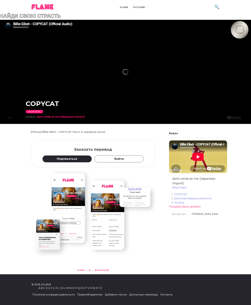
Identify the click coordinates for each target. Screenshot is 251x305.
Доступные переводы (143, 294)
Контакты (166, 294)
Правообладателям (90, 294)
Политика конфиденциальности (53, 294)
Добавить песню (116, 294)
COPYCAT (180, 194)
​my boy (179, 202)
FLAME (43, 7)
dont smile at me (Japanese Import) (61, 116)
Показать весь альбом (185, 206)
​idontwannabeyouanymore (193, 198)
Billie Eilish (34, 111)
